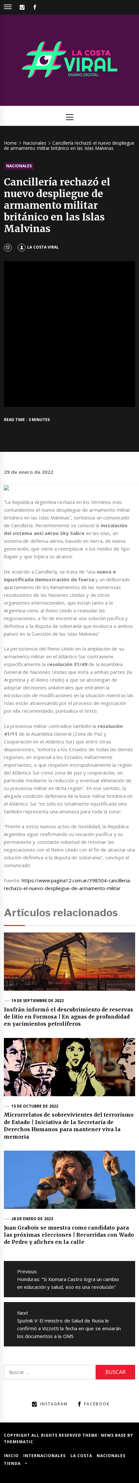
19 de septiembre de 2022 (37, 1000)
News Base (114, 1435)
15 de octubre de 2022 (34, 1106)
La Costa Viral (43, 247)
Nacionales (19, 166)
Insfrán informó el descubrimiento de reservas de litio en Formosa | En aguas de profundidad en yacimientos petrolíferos (69, 1016)
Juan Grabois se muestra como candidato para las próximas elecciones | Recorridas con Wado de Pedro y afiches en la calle (69, 1234)
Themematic (18, 1441)
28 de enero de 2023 (32, 1218)
